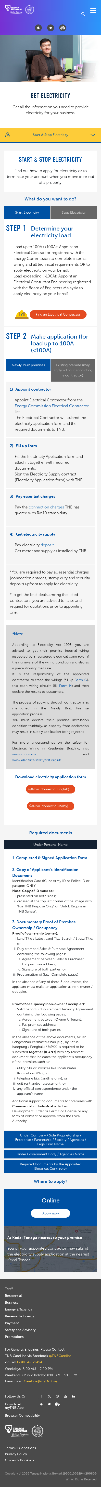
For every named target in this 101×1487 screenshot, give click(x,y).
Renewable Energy (19, 1316)
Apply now (50, 1213)
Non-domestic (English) (50, 789)
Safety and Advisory (20, 1330)
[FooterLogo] (24, 1429)
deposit (47, 545)
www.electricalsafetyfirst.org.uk (36, 760)
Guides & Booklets (19, 1460)
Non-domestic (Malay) (50, 806)
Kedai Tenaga (18, 1260)
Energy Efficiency (18, 1309)
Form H (65, 686)
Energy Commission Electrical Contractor (52, 406)
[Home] (15, 9)
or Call (23, 1362)
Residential (13, 1296)
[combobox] (83, 14)
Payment (12, 1323)
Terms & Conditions (20, 1448)
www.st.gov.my (24, 754)
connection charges (46, 507)
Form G (81, 680)
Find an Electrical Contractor (58, 314)
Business (11, 1302)
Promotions (14, 1337)
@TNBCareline (60, 1356)
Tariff (9, 1289)
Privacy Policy (16, 1454)
